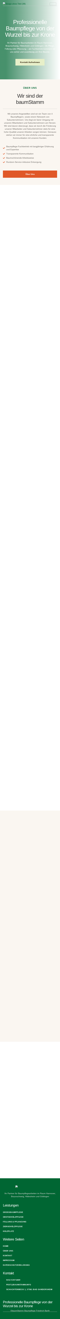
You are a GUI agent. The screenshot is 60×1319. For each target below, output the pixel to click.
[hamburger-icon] (53, 4)
